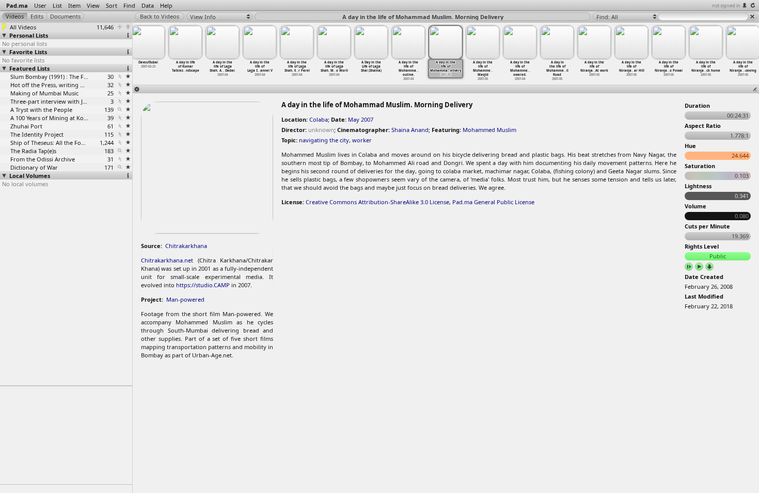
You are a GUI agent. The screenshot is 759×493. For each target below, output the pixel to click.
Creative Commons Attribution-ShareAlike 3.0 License (377, 202)
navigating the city (324, 140)
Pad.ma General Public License (493, 202)
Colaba (318, 119)
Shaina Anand (410, 130)
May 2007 (360, 119)
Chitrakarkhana (186, 246)
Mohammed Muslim (489, 130)
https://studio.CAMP (203, 285)
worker (362, 140)
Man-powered (185, 299)
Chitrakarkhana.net (167, 260)
